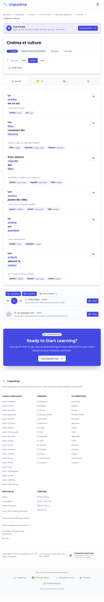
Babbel (75, 406)
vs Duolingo (42, 401)
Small (24, 60)
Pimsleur (75, 419)
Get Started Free (86, 28)
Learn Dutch (7, 445)
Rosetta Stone (78, 414)
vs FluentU (41, 445)
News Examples (9, 505)
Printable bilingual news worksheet (13, 532)
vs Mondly (41, 449)
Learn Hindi (7, 458)
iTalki (74, 440)
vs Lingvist (41, 462)
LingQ (74, 427)
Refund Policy (43, 505)
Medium (33, 60)
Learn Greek (7, 475)
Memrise (75, 423)
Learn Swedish (8, 449)
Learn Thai (7, 467)
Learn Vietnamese (10, 471)
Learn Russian (8, 436)
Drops (74, 453)
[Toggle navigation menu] (98, 4)
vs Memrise (42, 423)
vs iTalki (40, 440)
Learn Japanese (9, 414)
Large (42, 60)
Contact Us (42, 510)
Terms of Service (44, 501)
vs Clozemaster (44, 458)
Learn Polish (7, 462)
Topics (5, 496)
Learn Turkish (8, 453)
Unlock (94, 301)
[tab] (15, 81)
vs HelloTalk (42, 436)
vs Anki (40, 432)
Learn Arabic (8, 440)
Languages (7, 501)
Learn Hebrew (8, 480)
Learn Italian (8, 427)
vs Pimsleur (42, 419)
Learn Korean (8, 419)
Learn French (8, 406)
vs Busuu (41, 410)
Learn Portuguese (10, 432)
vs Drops (41, 453)
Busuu (74, 410)
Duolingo (76, 401)
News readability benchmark (15, 525)
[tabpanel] (52, 187)
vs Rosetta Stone (44, 414)
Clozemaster (77, 458)
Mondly (75, 449)
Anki (73, 432)
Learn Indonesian (10, 484)
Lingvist (75, 462)
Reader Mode (17, 68)
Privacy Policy (43, 496)
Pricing (5, 538)
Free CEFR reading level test (14, 511)
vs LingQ (41, 427)
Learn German (8, 410)
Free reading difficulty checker (16, 518)
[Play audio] (93, 96)
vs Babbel (41, 406)
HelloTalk (76, 436)
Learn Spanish (8, 401)
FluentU (75, 445)
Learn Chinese (8, 423)
